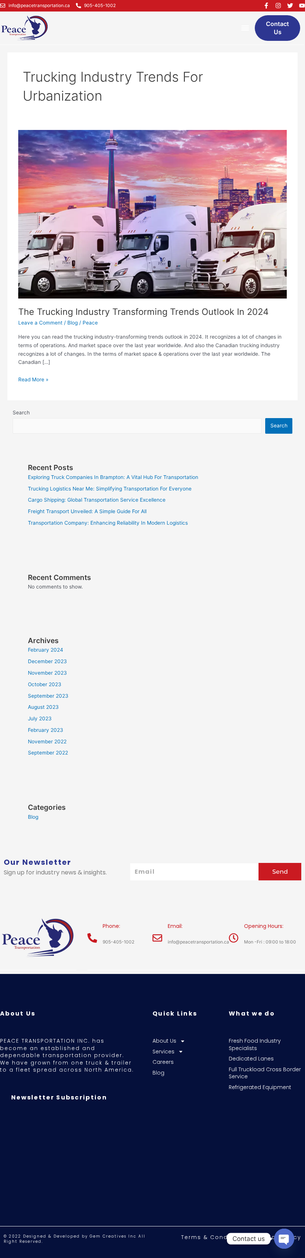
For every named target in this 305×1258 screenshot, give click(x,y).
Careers (163, 1062)
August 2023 (43, 707)
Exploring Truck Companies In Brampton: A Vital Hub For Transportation (113, 477)
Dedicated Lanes (251, 1058)
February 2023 (45, 730)
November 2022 (47, 741)
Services (163, 1051)
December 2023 (47, 661)
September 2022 (48, 753)
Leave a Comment (40, 323)
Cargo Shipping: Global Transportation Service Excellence (97, 500)
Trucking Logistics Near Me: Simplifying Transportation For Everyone (110, 489)
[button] (245, 28)
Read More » (33, 378)
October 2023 (44, 684)
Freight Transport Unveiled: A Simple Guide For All (87, 511)
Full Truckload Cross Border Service (265, 1073)
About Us (164, 1040)
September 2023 (48, 696)
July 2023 (40, 718)
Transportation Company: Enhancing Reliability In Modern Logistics (108, 523)
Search (21, 412)
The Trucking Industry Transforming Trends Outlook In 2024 (143, 311)
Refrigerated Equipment (260, 1087)
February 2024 (45, 650)
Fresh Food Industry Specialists (255, 1044)
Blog (72, 323)
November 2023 (47, 673)
